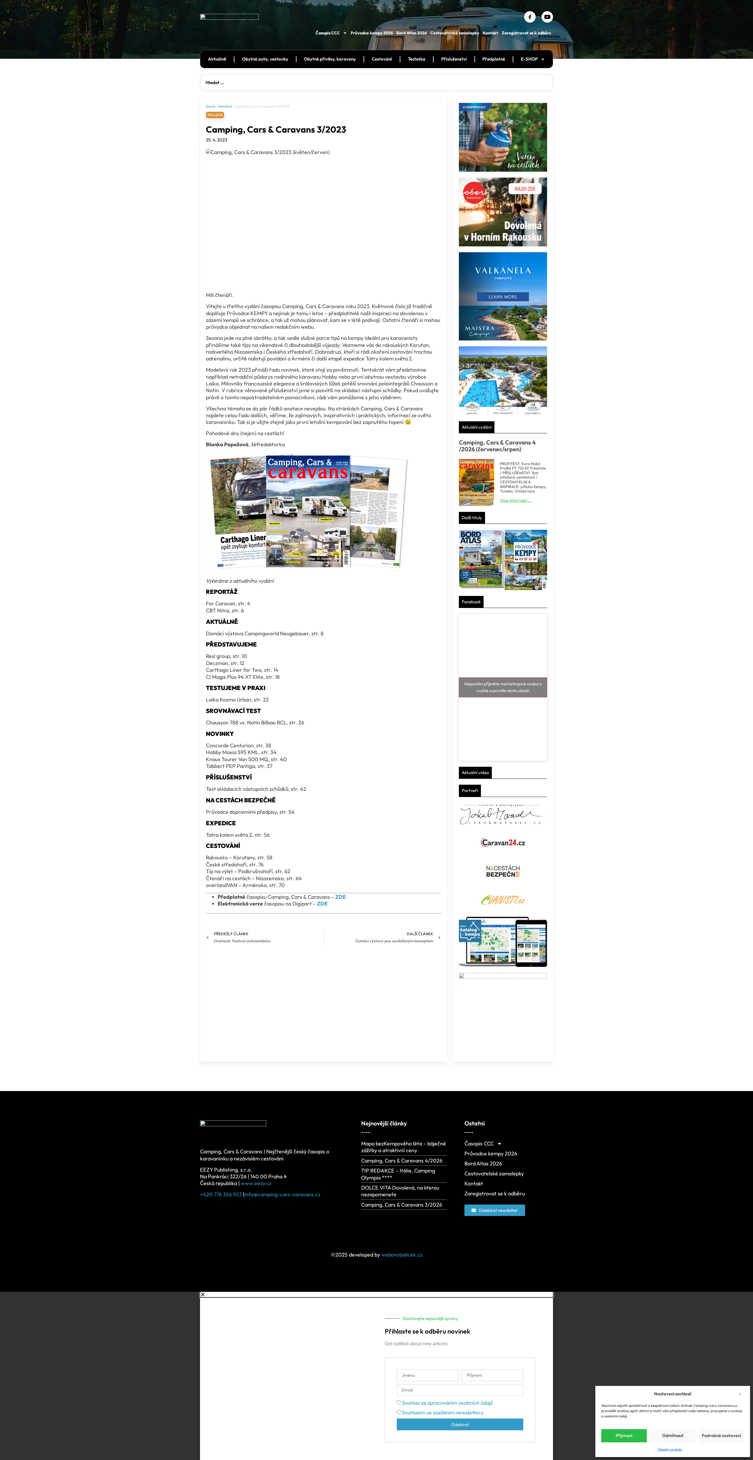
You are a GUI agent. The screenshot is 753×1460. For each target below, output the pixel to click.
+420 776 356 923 (221, 1194)
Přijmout (624, 1435)
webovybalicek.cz (401, 1254)
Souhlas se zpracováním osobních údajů (447, 1402)
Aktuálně (217, 59)
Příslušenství (454, 59)
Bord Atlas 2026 (412, 33)
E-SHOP (529, 59)
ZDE (322, 903)
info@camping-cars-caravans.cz (282, 1194)
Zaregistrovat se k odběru (526, 33)
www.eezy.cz (256, 1183)
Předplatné (493, 59)
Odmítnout (673, 1435)
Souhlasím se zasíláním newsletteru (443, 1412)
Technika (416, 59)
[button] (741, 1394)
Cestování (382, 59)
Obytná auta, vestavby (265, 59)
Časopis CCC (328, 33)
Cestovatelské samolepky (454, 33)
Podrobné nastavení (721, 1435)
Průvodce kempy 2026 (372, 33)
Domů (210, 106)
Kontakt (490, 33)
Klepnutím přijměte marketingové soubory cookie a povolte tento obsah (503, 687)
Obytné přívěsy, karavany (330, 59)
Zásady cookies (670, 1449)
